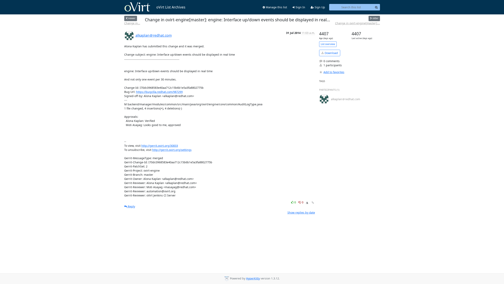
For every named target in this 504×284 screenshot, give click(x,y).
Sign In (300, 7)
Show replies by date (301, 212)
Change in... (132, 23)
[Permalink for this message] (313, 202)
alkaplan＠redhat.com (153, 35)
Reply (131, 206)
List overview (328, 44)
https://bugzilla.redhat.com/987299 (159, 92)
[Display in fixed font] (307, 203)
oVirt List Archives (170, 7)
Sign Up (319, 7)
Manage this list (276, 7)
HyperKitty (253, 278)
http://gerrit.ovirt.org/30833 (159, 146)
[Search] (376, 7)
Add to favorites (333, 72)
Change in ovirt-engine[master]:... (357, 23)
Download (331, 53)
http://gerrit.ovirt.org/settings (172, 150)
